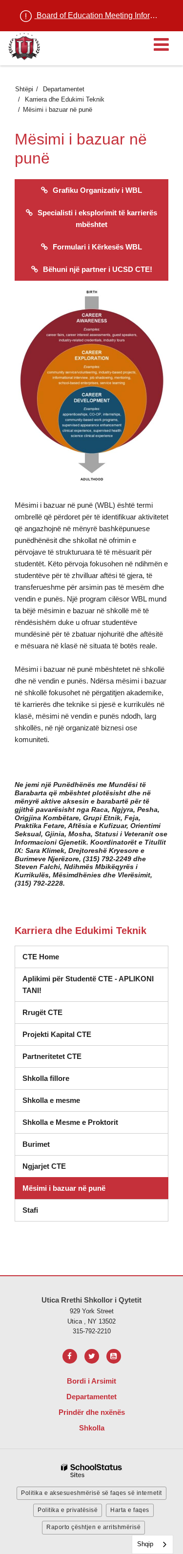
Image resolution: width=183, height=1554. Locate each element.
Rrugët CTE (42, 1012)
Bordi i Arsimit (91, 1381)
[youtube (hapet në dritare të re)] (113, 1356)
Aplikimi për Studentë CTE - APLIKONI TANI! (88, 984)
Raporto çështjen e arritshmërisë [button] (93, 1527)
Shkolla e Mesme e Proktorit (70, 1122)
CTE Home (40, 957)
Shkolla (91, 1428)
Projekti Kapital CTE (56, 1034)
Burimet (36, 1144)
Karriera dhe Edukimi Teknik (64, 99)
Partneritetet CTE (51, 1056)
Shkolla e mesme (51, 1100)
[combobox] (152, 1544)
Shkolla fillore (45, 1078)
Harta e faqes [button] (129, 1510)
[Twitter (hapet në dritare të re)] (91, 1356)
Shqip (145, 1544)
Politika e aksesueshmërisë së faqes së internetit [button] (91, 1493)
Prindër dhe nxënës (92, 1412)
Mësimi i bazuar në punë (63, 1188)
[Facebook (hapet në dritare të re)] (69, 1356)
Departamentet (63, 89)
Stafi (30, 1210)
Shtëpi (24, 89)
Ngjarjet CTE (44, 1166)
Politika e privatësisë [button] (68, 1510)
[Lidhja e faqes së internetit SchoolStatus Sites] (92, 1471)
